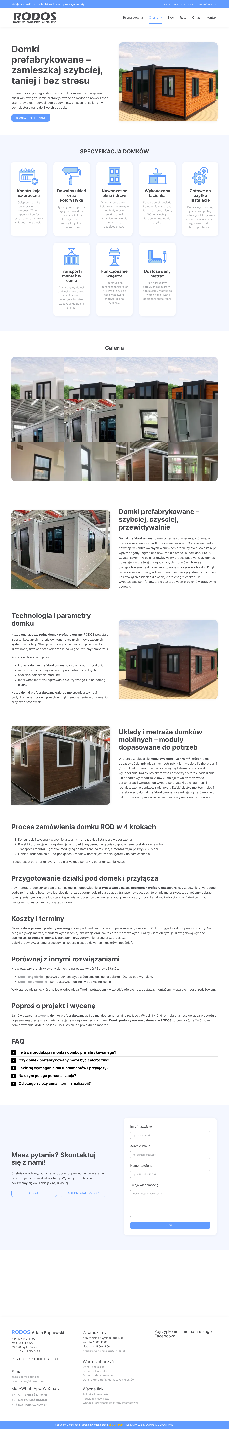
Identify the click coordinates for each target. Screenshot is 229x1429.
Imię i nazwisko (141, 1126)
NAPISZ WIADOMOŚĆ (83, 1193)
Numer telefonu (142, 1165)
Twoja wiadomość (144, 1185)
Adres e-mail (140, 1146)
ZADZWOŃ (34, 1193)
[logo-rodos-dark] (35, 13)
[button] (114, 1053)
